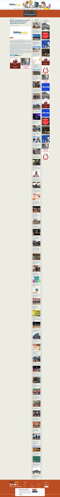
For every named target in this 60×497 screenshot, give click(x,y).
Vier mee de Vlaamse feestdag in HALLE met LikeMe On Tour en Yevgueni (36, 157)
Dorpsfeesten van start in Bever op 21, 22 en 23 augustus (36, 285)
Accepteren (34, 489)
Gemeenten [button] (18, 8)
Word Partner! (46, 486)
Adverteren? (32, 8)
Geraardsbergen (33, 486)
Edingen (25, 486)
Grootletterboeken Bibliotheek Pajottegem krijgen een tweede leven (36, 274)
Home (15, 8)
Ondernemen (24, 8)
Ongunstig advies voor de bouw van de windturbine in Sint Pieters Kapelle (36, 454)
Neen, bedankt (35, 491)
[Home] (15, 5)
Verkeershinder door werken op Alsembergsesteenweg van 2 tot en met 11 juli (36, 54)
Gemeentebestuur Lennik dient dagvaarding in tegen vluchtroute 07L (36, 476)
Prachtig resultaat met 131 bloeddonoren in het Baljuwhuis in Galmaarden (36, 374)
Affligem (25, 483)
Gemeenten (25, 482)
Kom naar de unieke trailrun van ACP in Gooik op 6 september (36, 296)
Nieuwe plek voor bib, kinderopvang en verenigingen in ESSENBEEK (36, 227)
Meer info (20, 494)
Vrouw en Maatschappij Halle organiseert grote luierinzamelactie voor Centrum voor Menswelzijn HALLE (36, 203)
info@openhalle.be (28, 52)
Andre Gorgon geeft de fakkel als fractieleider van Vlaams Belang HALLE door (36, 179)
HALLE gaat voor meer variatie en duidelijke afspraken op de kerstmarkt (36, 237)
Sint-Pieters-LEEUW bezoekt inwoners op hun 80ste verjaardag (36, 134)
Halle (12, 18)
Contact (40, 8)
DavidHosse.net (45, 494)
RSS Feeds (36, 8)
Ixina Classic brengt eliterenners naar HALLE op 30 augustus (36, 341)
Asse (31, 483)
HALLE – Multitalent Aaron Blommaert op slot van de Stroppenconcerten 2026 (36, 419)
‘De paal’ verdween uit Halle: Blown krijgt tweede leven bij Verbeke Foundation (36, 330)
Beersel (38, 483)
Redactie (28, 8)
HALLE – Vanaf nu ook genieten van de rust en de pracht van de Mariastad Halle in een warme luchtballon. (36, 78)
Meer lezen (34, 33)
